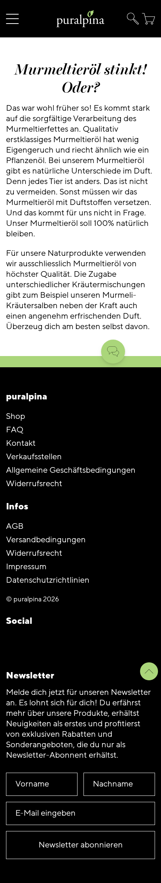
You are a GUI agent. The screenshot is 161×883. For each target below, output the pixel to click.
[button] (131, 18)
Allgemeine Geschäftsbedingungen (71, 470)
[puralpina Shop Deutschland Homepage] (80, 19)
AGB (15, 526)
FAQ (14, 429)
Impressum (26, 566)
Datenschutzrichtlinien (47, 580)
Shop (15, 416)
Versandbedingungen (46, 539)
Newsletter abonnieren (81, 845)
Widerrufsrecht (34, 483)
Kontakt (21, 443)
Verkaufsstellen (34, 456)
